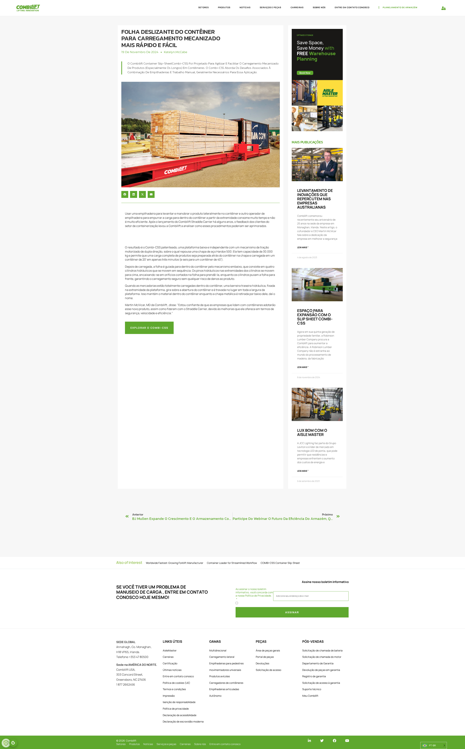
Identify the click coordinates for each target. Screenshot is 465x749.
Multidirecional (217, 650)
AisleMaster (170, 650)
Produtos (224, 7)
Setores (203, 7)
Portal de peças (265, 657)
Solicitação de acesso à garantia (321, 682)
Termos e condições (174, 689)
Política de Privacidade (258, 595)
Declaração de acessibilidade (179, 715)
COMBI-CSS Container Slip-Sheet (280, 563)
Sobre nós (319, 7)
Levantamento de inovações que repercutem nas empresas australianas (315, 199)
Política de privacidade (176, 708)
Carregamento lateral (221, 657)
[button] (124, 194)
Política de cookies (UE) (176, 682)
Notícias (245, 7)
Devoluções (262, 663)
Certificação (170, 663)
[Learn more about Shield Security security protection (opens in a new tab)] (6, 743)
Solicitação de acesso (268, 670)
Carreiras (297, 7)
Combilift (131, 740)
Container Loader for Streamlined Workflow (232, 563)
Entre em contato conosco (352, 7)
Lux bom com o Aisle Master (312, 432)
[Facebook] (334, 740)
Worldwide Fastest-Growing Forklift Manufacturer (174, 563)
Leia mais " (303, 247)
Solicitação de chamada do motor (321, 657)
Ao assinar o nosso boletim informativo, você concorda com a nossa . (254, 592)
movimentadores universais (225, 670)
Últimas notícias (172, 670)
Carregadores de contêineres (226, 682)
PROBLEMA (167, 587)
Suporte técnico (311, 689)
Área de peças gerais (268, 650)
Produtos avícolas (219, 676)
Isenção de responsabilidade (179, 702)
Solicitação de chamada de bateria (322, 650)
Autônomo (215, 695)
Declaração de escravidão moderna (183, 721)
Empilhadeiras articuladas (224, 689)
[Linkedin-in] (309, 740)
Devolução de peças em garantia (321, 670)
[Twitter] (322, 740)
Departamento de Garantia (317, 663)
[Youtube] (347, 740)
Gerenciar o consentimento (13, 743)
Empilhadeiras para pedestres (226, 663)
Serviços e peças (270, 7)
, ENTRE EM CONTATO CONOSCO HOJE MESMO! (162, 594)
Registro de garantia (314, 676)
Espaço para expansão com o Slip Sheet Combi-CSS (315, 317)
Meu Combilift (310, 695)
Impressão (169, 695)
